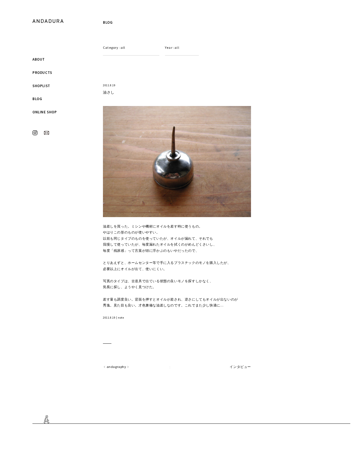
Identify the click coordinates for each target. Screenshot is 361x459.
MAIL (46, 132)
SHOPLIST (41, 85)
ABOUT (38, 59)
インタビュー (240, 367)
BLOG (37, 98)
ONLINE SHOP (44, 112)
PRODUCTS (42, 72)
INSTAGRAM (35, 132)
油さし (109, 92)
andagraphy (116, 367)
